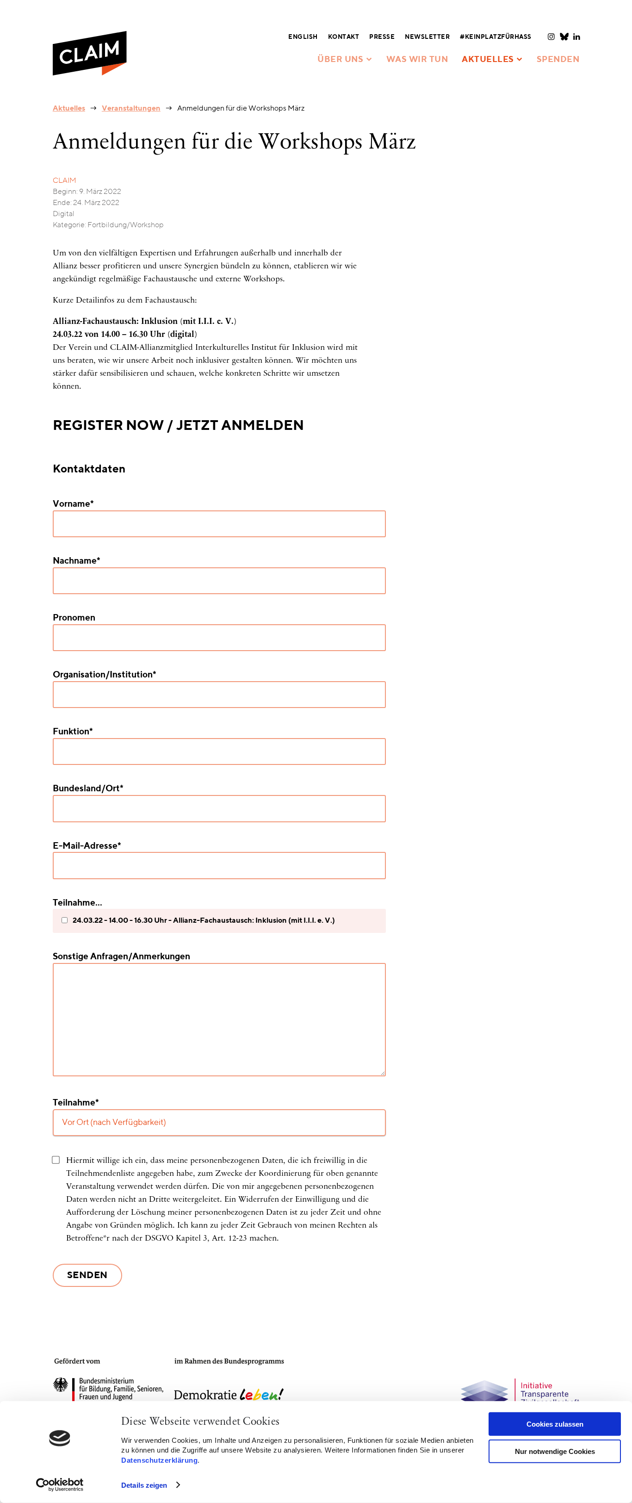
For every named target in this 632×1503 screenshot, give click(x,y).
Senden (87, 1275)
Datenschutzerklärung (159, 1460)
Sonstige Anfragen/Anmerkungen (121, 956)
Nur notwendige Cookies (555, 1451)
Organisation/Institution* (104, 675)
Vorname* (73, 504)
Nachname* (76, 561)
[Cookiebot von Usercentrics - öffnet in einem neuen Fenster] (59, 1485)
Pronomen (74, 618)
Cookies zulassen (555, 1424)
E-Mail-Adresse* (87, 846)
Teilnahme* (76, 1103)
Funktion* (73, 731)
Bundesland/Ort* (88, 788)
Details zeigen (144, 1485)
